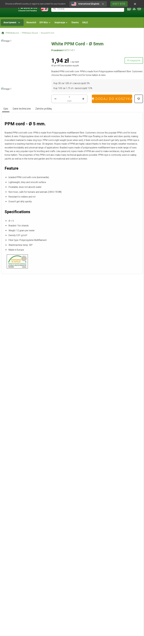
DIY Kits (44, 22)
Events (75, 22)
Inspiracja (60, 22)
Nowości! (31, 22)
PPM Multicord (12, 33)
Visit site (118, 4)
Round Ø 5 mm (47, 33)
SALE (85, 22)
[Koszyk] (139, 8)
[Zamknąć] (135, 4)
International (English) (88, 4)
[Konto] (134, 8)
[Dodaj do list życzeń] (138, 99)
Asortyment (10, 22)
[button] (45, 22)
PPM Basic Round (30, 33)
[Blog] (129, 8)
